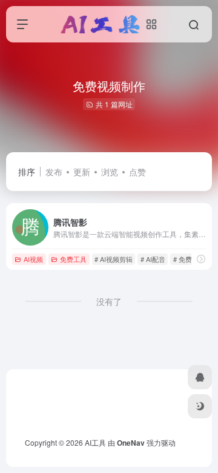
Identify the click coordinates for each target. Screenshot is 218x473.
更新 (81, 172)
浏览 (109, 172)
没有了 (109, 301)
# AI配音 (152, 259)
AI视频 (33, 259)
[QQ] (200, 377)
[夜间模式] (200, 406)
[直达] (201, 259)
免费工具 (73, 259)
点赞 (137, 172)
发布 (53, 172)
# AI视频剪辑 (113, 259)
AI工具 (95, 442)
